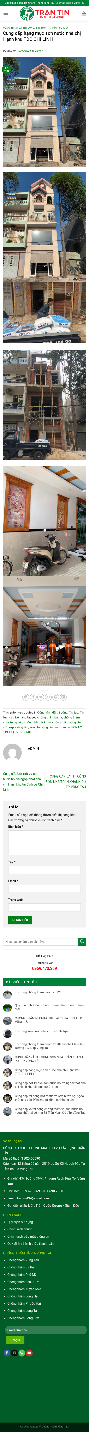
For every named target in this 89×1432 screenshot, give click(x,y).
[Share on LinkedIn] (63, 697)
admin (39, 51)
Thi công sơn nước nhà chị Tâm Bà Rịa (41, 1031)
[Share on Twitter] (40, 697)
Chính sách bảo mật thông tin (28, 1236)
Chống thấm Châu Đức (23, 1282)
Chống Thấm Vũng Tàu (55, 1426)
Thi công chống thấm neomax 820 (38, 992)
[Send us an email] (14, 1352)
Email (13, 881)
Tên (11, 862)
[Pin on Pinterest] (55, 697)
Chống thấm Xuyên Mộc (24, 1289)
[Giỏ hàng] (84, 13)
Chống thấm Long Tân (22, 1311)
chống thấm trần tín (37, 722)
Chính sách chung (19, 1229)
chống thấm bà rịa (49, 717)
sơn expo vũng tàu (15, 727)
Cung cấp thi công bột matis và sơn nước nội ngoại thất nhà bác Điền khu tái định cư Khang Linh (49, 1098)
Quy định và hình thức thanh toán (30, 1244)
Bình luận (15, 827)
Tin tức (41, 28)
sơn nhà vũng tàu (41, 727)
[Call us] (21, 1352)
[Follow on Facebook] (7, 1352)
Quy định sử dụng (20, 1222)
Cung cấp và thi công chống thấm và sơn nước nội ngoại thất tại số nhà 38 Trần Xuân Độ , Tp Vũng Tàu (50, 1111)
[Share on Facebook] (33, 697)
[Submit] (82, 942)
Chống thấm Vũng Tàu (23, 1260)
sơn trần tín (62, 727)
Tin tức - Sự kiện (58, 28)
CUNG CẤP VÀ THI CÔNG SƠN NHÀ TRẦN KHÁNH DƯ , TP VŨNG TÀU (66, 781)
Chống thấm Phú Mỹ (21, 1275)
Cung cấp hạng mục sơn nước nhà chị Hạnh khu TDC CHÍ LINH (47, 1072)
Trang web (15, 900)
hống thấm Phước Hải (25, 1303)
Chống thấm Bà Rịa (21, 1267)
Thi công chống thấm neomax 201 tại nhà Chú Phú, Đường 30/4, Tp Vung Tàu (49, 1046)
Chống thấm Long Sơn (23, 1318)
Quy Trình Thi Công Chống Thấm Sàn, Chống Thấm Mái (49, 1007)
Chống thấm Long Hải (22, 1296)
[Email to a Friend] (48, 697)
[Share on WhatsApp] (25, 697)
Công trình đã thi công (18, 28)
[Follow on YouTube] (29, 1352)
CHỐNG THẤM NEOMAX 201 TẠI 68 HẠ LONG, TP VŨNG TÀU (48, 1020)
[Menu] (5, 13)
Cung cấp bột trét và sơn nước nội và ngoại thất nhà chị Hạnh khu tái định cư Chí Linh (50, 1085)
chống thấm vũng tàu (66, 722)
